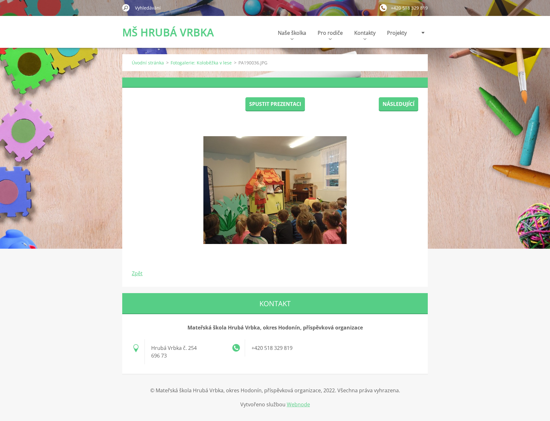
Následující (398, 103)
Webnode (298, 404)
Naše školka (292, 32)
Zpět (137, 273)
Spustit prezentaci (275, 103)
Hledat (126, 7)
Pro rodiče (330, 32)
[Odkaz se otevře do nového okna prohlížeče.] (275, 190)
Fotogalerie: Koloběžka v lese (201, 63)
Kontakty (365, 32)
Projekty (397, 32)
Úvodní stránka (148, 63)
